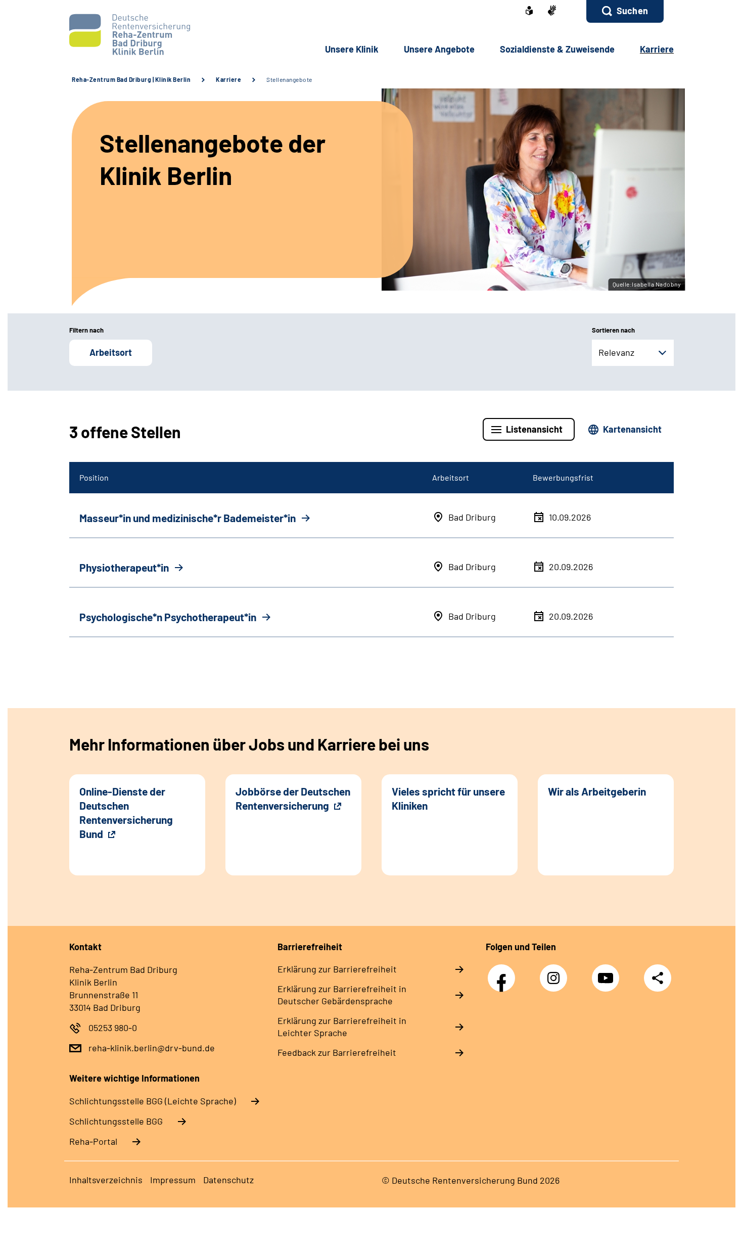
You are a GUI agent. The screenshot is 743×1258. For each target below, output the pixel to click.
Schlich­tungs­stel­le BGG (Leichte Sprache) (152, 1100)
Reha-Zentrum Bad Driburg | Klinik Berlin (131, 79)
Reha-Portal (93, 1141)
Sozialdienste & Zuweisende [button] (557, 49)
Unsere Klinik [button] (352, 49)
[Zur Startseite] (137, 35)
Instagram (556, 972)
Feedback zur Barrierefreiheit (336, 1052)
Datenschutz (228, 1179)
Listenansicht (534, 429)
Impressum (173, 1179)
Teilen (657, 977)
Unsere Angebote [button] (439, 49)
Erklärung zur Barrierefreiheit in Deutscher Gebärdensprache (341, 994)
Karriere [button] (657, 49)
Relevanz (616, 352)
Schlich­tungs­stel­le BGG (116, 1121)
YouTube (608, 972)
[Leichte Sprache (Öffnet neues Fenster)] (529, 11)
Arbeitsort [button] (110, 352)
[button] (625, 11)
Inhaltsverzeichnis (106, 1179)
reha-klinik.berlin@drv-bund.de (151, 1047)
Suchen (632, 10)
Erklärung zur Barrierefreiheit (337, 968)
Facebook (504, 972)
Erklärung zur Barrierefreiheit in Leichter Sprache (341, 1026)
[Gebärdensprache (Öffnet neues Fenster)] (552, 11)
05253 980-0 (112, 1027)
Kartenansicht (632, 429)
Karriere (228, 79)
